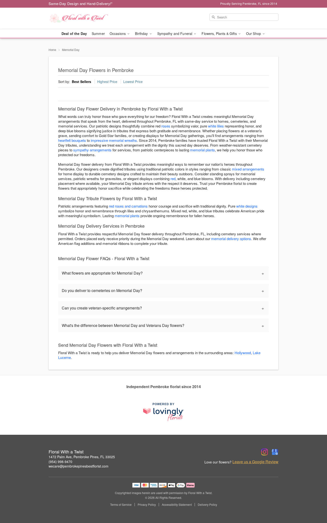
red (172, 178)
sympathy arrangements (92, 149)
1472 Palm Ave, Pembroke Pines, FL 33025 (82, 456)
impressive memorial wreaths (114, 140)
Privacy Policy (147, 504)
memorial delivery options (231, 238)
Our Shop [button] (254, 33)
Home (52, 50)
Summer (98, 33)
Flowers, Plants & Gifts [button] (219, 33)
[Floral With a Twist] (83, 18)
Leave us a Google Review (255, 461)
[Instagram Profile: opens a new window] (264, 452)
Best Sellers (81, 81)
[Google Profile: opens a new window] (275, 452)
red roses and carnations (128, 206)
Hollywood (243, 352)
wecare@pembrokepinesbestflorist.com (78, 466)
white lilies (216, 125)
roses (165, 125)
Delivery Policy (207, 504)
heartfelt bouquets (72, 140)
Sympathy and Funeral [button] (175, 33)
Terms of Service (121, 504)
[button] (314, 503)
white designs (247, 206)
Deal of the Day (74, 33)
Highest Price (107, 81)
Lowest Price (133, 81)
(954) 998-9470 (60, 461)
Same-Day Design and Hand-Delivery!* (81, 3)
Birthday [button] (142, 33)
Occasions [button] (118, 33)
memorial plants (202, 149)
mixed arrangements (248, 168)
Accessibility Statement (177, 504)
